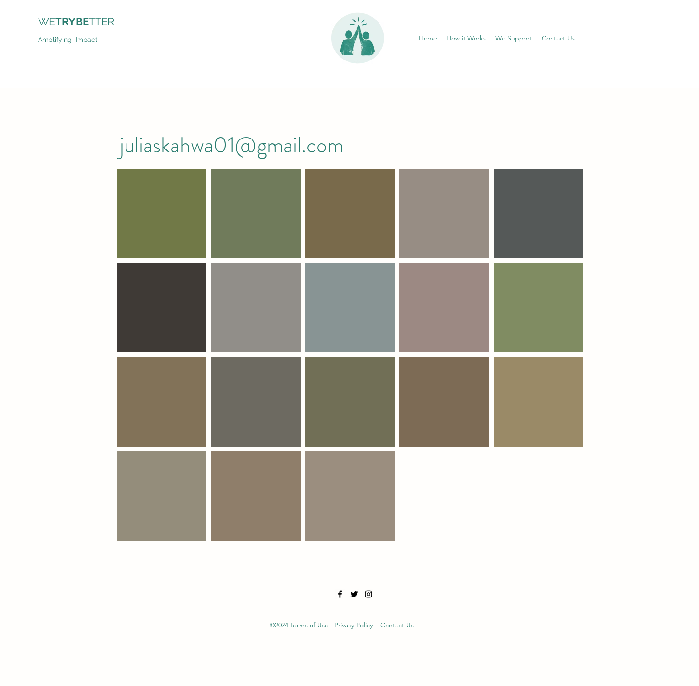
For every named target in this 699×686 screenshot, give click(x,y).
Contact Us (397, 625)
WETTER (82, 21)
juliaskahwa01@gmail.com (232, 144)
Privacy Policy (353, 625)
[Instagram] (368, 594)
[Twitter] (354, 594)
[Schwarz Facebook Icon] (340, 594)
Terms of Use (309, 625)
